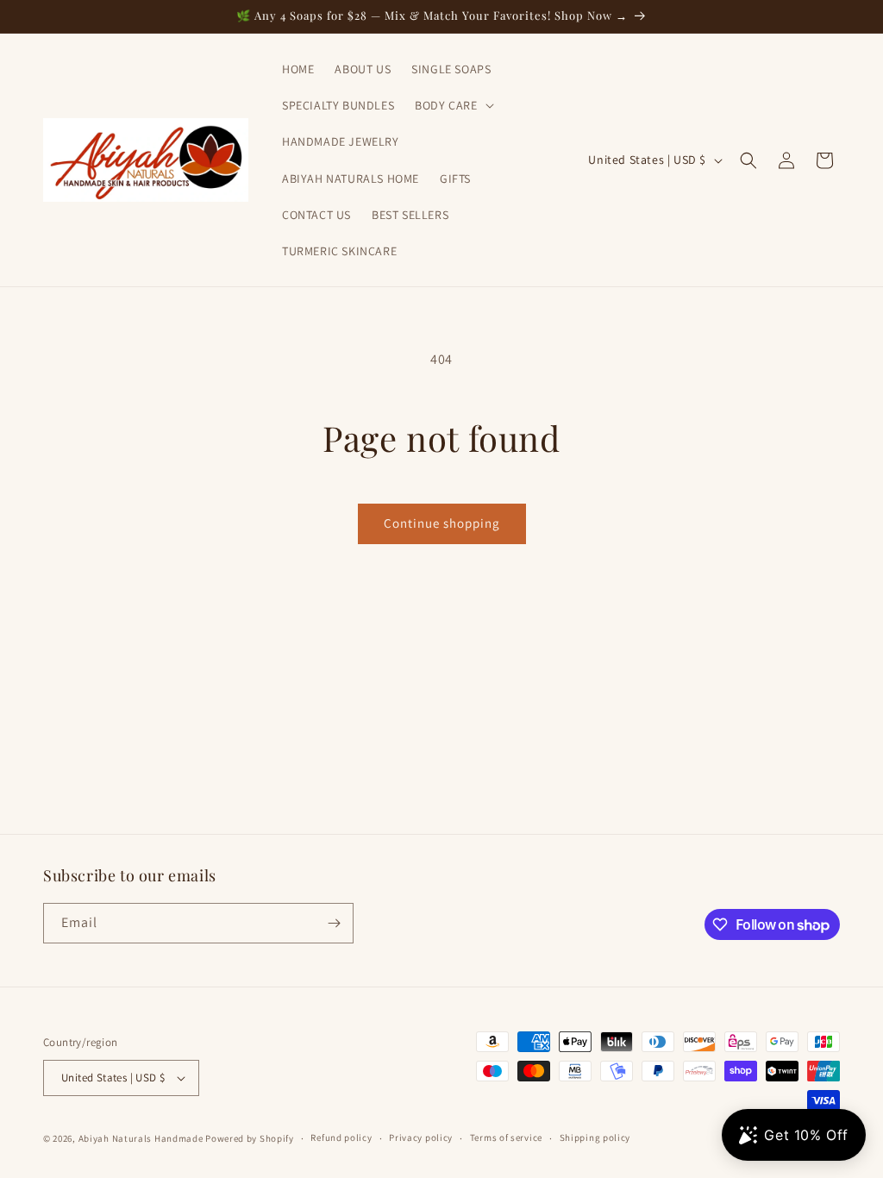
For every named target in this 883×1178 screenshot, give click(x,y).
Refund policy (341, 1137)
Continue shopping (442, 523)
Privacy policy (421, 1137)
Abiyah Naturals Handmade (141, 1138)
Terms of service (506, 1137)
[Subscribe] (334, 923)
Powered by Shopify (249, 1138)
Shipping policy (595, 1137)
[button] (452, 105)
